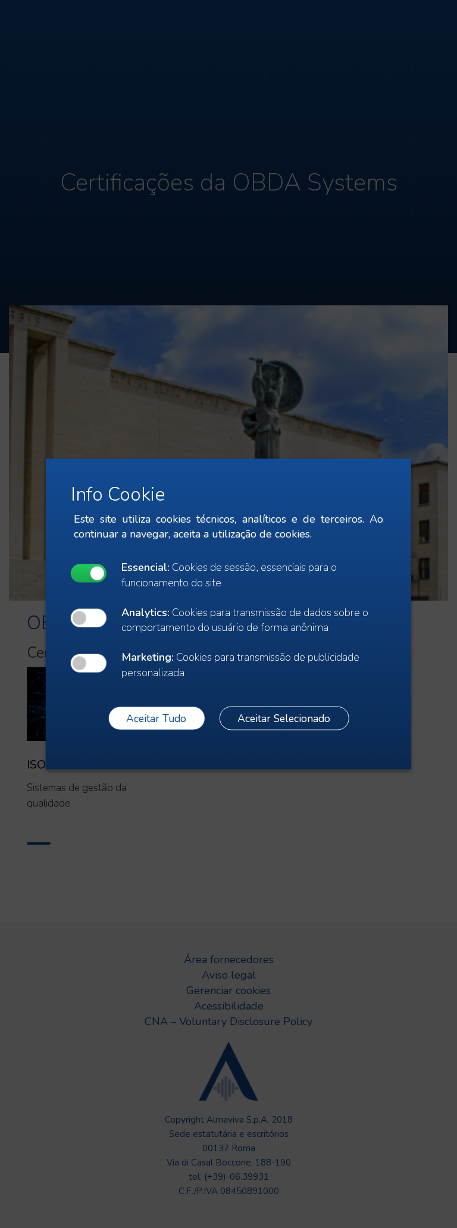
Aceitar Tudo (156, 718)
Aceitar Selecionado (283, 718)
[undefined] (89, 573)
